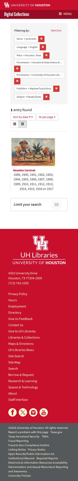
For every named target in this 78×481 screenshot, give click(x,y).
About (12, 393)
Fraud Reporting (18, 441)
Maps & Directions (20, 343)
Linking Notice (17, 450)
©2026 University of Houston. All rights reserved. (38, 428)
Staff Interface (18, 399)
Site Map (14, 362)
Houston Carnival (24, 170)
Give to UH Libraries (22, 331)
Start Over (56, 30)
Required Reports (47, 458)
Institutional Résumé (21, 458)
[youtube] (44, 412)
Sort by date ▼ (22, 117)
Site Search (16, 356)
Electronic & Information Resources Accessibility (38, 463)
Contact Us (15, 325)
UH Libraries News (21, 350)
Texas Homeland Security (24, 437)
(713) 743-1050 (18, 283)
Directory (14, 312)
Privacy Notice (36, 450)
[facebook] (12, 412)
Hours (12, 300)
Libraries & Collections (24, 337)
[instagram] (33, 412)
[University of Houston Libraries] (39, 250)
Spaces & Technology (23, 387)
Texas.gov (56, 432)
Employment (17, 306)
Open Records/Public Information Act (31, 454)
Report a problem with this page (28, 432)
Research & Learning (22, 381)
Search (13, 368)
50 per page (46, 117)
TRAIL (45, 437)
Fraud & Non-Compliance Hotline (28, 445)
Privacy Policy (17, 294)
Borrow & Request (21, 375)
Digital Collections (16, 14)
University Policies (19, 476)
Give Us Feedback (20, 319)
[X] (23, 412)
